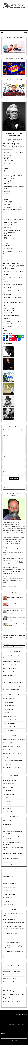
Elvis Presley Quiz (7, 801)
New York (6, 256)
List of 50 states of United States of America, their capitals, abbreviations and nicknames (13, 928)
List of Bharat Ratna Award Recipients (13, 951)
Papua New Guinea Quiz (9, 904)
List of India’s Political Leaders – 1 (12, 933)
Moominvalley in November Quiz (11, 689)
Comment (6, 435)
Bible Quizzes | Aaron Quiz (10, 726)
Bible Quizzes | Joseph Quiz (10, 719)
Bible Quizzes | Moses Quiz (10, 730)
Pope (18, 548)
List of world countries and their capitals (13, 922)
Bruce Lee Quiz (7, 790)
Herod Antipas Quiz (8, 709)
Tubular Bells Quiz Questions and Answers (14, 739)
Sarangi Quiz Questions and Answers (12, 764)
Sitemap (3, 1033)
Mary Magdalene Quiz (9, 698)
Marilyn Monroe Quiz (8, 794)
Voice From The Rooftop (17, 543)
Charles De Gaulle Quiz (9, 890)
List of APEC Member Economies (11, 942)
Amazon (8, 586)
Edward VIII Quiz (7, 873)
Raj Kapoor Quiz (7, 824)
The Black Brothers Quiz (9, 675)
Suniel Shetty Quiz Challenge (10, 858)
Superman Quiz (7, 808)
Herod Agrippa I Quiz (8, 705)
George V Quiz (7, 901)
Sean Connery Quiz (8, 787)
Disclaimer (14, 1024)
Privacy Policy (7, 1024)
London (5, 255)
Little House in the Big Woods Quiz (12, 686)
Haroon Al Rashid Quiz (9, 894)
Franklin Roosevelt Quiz (9, 887)
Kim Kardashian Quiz (8, 811)
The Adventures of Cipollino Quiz (11, 661)
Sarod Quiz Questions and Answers (12, 750)
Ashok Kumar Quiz (7, 821)
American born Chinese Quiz (10, 664)
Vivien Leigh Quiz (7, 804)
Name (4, 456)
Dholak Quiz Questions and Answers (12, 771)
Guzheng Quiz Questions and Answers (13, 760)
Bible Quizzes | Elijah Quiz (9, 716)
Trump (6, 550)
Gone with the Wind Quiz (9, 780)
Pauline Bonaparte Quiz (9, 876)
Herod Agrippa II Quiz (8, 702)
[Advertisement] (14, 21)
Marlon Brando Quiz (8, 783)
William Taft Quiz (7, 897)
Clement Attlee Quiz (8, 880)
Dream (22, 548)
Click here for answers (7, 149)
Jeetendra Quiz (7, 828)
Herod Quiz (6, 712)
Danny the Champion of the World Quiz (13, 682)
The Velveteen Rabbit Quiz (10, 672)
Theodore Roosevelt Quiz (9, 883)
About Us (17, 1014)
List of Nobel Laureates (9, 919)
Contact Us (24, 1014)
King (15, 548)
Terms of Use (20, 1024)
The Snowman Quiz (8, 679)
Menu (25, 32)
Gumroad (13, 586)
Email (4, 464)
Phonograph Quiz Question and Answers (13, 742)
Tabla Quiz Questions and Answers (12, 767)
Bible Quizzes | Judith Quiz (10, 723)
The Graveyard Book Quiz (9, 668)
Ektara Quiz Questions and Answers (12, 757)
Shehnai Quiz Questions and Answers (12, 753)
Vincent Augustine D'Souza (15, 141)
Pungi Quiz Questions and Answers (12, 746)
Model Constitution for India (16, 569)
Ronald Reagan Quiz (8, 797)
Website (5, 471)
